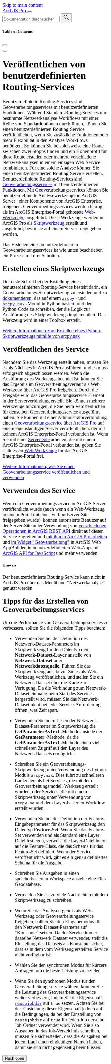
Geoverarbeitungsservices (27, 184)
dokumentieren (16, 298)
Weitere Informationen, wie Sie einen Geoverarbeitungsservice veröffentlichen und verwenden (46, 472)
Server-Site (39, 439)
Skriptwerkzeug (49, 223)
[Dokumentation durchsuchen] (66, 17)
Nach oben (14, 1058)
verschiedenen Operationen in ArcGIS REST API (54, 528)
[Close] (4, 45)
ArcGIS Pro (14, 10)
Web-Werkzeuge (40, 450)
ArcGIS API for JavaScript (28, 553)
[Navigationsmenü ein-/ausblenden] (29, 12)
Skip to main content (22, 5)
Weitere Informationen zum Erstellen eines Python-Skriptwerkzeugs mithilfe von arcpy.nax (51, 333)
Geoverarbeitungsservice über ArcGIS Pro (55, 422)
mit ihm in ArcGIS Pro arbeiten (76, 536)
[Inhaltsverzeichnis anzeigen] (4, 50)
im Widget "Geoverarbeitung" (40, 542)
